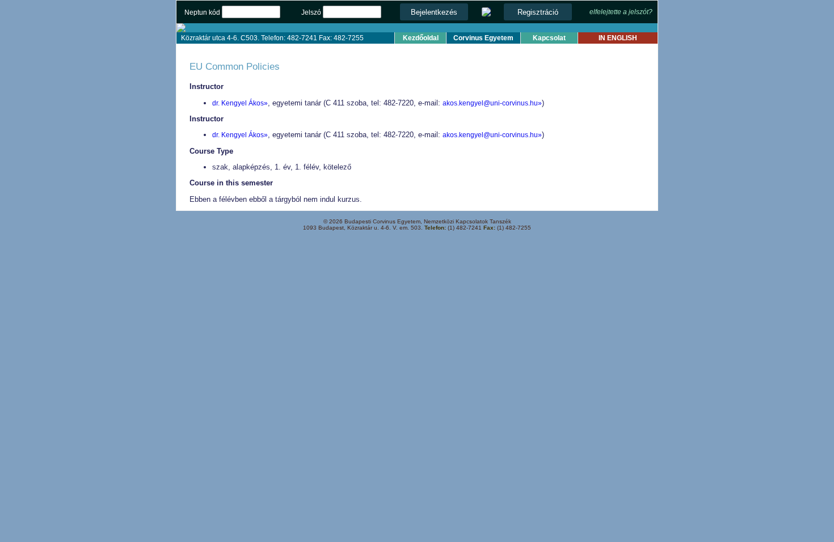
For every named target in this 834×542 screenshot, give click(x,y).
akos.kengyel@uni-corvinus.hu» (492, 103)
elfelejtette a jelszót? (620, 12)
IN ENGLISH (618, 38)
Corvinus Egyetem (483, 38)
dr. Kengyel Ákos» (240, 103)
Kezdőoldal (421, 38)
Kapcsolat (549, 38)
